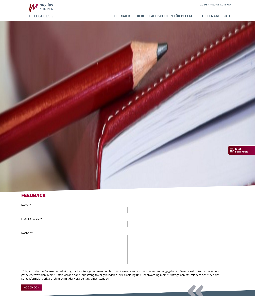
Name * (26, 205)
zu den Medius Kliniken (216, 4)
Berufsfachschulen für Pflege (165, 16)
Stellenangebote (215, 16)
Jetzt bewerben (241, 150)
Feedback (122, 16)
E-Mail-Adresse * (31, 219)
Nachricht (27, 233)
